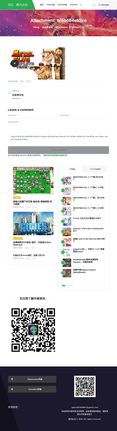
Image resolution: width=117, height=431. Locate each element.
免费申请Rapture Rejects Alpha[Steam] (84, 271)
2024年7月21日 (18, 207)
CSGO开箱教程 (95, 169)
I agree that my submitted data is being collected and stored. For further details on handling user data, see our (59, 137)
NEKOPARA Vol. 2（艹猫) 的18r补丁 (88, 178)
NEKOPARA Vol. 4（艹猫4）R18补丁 (88, 188)
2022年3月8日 (18, 248)
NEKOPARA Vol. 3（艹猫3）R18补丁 (88, 209)
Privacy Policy (21, 139)
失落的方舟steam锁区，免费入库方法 (29, 255)
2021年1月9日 (13, 81)
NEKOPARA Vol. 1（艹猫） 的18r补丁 (88, 199)
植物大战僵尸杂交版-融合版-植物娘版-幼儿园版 (32, 202)
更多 (63, 286)
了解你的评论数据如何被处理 (54, 155)
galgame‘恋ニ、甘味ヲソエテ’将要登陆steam (88, 250)
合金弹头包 (47, 27)
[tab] (72, 169)
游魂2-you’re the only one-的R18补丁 (89, 240)
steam (19, 238)
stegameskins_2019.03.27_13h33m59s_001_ (14, 63)
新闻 (18, 197)
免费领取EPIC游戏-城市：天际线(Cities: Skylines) (32, 243)
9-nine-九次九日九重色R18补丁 (87, 218)
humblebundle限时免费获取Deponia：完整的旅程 (85, 260)
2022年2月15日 (18, 258)
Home (36, 27)
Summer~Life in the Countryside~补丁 (88, 229)
